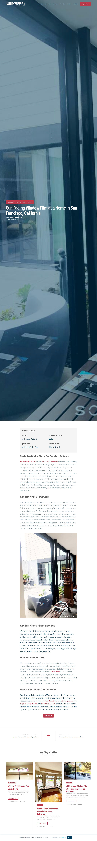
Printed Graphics (12, 782)
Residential (10, 202)
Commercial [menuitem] (40, 4)
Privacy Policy (63, 837)
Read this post (13, 798)
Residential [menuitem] (48, 4)
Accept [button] (69, 837)
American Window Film (28, 462)
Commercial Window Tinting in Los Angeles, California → (71, 737)
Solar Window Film (20, 202)
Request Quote (85, 4)
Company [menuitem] (69, 4)
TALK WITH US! (48, 715)
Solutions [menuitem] (55, 4)
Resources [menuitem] (62, 4)
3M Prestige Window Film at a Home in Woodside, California (76, 789)
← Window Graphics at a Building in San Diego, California (25, 737)
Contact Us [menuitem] (75, 4)
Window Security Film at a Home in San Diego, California (47, 811)
